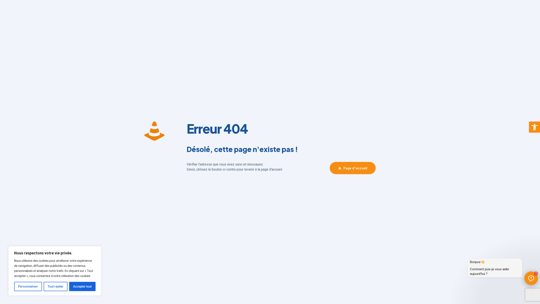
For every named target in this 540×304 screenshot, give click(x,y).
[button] (534, 127)
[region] (54, 271)
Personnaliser (28, 286)
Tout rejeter (55, 286)
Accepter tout (82, 286)
